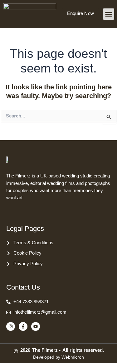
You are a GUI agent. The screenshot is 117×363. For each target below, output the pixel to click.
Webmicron (72, 357)
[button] (108, 14)
